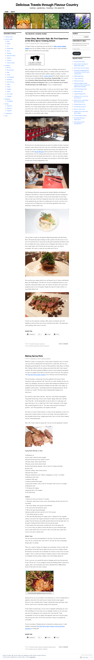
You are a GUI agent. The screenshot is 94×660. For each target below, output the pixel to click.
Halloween (9, 108)
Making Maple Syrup (78, 76)
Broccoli (9, 67)
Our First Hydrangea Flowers (80, 89)
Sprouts (8, 91)
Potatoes (9, 86)
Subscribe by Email (79, 41)
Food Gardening (10, 77)
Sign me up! (76, 53)
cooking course (33, 346)
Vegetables (9, 96)
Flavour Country (34, 647)
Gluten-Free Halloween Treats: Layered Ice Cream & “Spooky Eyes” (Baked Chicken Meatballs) (82, 84)
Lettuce (8, 84)
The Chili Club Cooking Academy (37, 374)
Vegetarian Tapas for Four (79, 104)
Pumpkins (9, 89)
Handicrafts (7, 99)
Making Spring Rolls (34, 356)
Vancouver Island (11, 62)
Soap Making (10, 101)
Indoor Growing (10, 82)
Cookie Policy (32, 657)
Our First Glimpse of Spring (80, 115)
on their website (48, 76)
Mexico (8, 50)
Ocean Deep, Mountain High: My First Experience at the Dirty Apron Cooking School (46, 39)
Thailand (45, 647)
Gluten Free (9, 106)
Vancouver (42, 343)
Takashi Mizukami (39, 151)
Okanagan (9, 53)
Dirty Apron (40, 346)
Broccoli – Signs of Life (79, 109)
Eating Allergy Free (78, 91)
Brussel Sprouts (10, 70)
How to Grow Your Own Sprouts (81, 68)
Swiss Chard (9, 94)
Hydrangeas (9, 79)
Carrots (8, 74)
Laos (8, 46)
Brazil (8, 41)
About (13, 12)
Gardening (7, 65)
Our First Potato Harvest (79, 61)
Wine (6, 115)
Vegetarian (9, 110)
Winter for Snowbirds (79, 81)
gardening (39, 649)
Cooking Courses (34, 343)
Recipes (41, 647)
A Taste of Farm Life (78, 78)
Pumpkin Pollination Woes (80, 93)
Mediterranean (10, 48)
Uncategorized (52, 647)
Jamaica (8, 43)
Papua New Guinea (11, 55)
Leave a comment (44, 43)
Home (6, 12)
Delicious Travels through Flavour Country (47, 4)
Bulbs (8, 72)
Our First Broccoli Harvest (80, 106)
